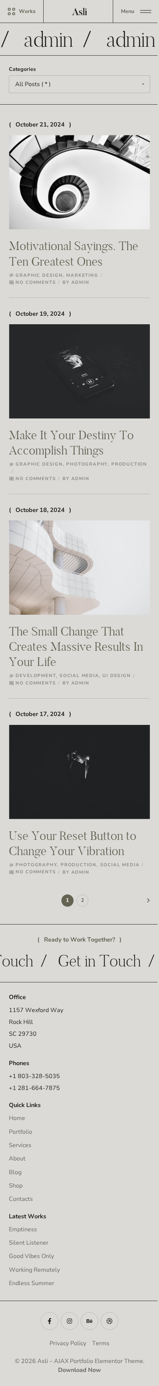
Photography (87, 464)
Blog (15, 1172)
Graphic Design (39, 275)
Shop (16, 1186)
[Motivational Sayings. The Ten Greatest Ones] (79, 182)
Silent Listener (28, 1243)
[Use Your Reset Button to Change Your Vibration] (79, 772)
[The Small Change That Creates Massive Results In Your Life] (79, 567)
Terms (100, 1343)
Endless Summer (31, 1283)
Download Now (79, 1370)
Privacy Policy (68, 1343)
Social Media (79, 676)
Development (36, 676)
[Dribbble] (109, 1321)
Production (129, 464)
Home (17, 1118)
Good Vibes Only (31, 1256)
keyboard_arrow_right (148, 900)
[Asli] (80, 11)
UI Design (116, 676)
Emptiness (23, 1229)
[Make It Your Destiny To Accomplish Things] (79, 371)
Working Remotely (34, 1270)
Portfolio (20, 1132)
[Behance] (89, 1321)
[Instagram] (69, 1321)
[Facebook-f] (49, 1321)
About (17, 1159)
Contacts (21, 1199)
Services (20, 1145)
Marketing (82, 275)
